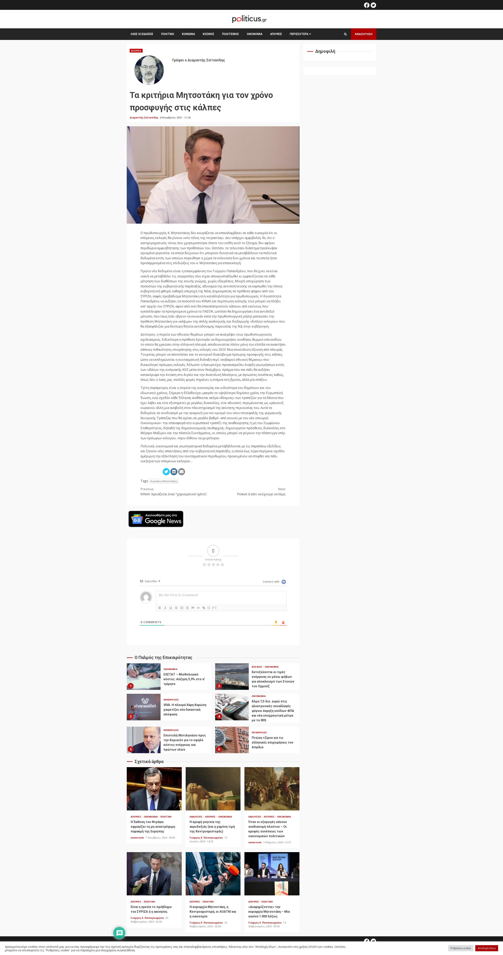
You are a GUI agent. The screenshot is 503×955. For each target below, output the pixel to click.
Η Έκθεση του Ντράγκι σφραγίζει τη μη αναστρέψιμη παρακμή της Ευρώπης (154, 788)
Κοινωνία (188, 34)
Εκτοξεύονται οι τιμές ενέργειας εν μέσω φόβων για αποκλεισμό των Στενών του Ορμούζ (232, 676)
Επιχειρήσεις (171, 699)
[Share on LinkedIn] (173, 471)
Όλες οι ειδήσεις (142, 34)
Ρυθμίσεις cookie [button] (461, 948)
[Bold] (159, 607)
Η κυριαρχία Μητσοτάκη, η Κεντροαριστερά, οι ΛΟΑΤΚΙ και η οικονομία (213, 873)
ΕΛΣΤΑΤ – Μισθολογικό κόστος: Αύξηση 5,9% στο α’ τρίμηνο (144, 676)
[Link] (204, 607)
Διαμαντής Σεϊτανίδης (144, 117)
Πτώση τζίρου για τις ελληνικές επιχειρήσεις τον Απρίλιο (232, 740)
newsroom (137, 837)
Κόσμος (208, 34)
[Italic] (165, 607)
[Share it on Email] (181, 471)
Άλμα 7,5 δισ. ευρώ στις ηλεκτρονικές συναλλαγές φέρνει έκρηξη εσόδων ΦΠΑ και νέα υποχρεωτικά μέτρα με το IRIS (232, 707)
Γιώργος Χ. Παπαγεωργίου (206, 837)
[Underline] (170, 607)
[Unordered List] (187, 607)
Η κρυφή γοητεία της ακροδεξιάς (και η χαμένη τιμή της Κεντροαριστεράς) (213, 788)
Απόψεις (276, 34)
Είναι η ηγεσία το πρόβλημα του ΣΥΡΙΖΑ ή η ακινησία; (154, 873)
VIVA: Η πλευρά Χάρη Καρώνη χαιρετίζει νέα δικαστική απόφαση (144, 707)
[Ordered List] (181, 607)
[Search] (345, 34)
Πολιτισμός (230, 34)
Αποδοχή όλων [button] (487, 948)
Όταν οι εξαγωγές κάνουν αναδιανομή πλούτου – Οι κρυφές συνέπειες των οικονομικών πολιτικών (271, 788)
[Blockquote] (193, 607)
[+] (214, 607)
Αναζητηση (363, 34)
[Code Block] (198, 607)
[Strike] (176, 607)
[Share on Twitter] (166, 471)
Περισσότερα (299, 34)
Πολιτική (167, 34)
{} (208, 607)
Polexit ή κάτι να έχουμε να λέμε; (261, 491)
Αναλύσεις (196, 817)
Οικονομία (254, 34)
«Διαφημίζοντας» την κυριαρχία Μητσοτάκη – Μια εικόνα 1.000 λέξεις (271, 873)
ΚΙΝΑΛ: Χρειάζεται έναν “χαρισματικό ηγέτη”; (173, 491)
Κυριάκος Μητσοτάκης (164, 481)
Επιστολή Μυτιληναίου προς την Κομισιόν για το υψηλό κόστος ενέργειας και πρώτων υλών (144, 740)
